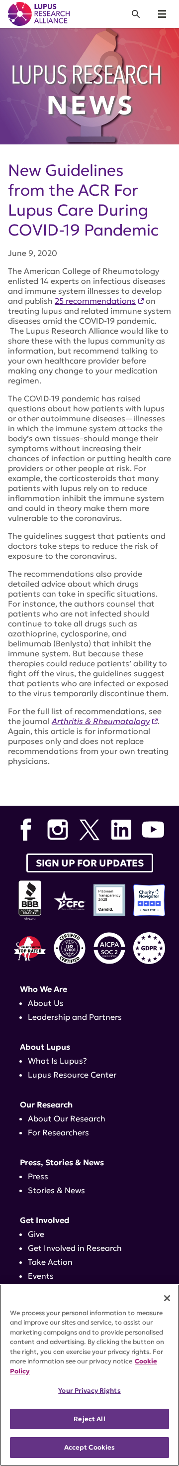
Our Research (46, 1104)
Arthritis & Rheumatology (101, 721)
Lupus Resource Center (72, 1075)
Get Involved (45, 1220)
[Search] (136, 13)
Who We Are (43, 989)
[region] (89, 1375)
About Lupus (45, 1047)
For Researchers (58, 1132)
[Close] (167, 1298)
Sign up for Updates (90, 863)
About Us (46, 1003)
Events (41, 1276)
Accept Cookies (89, 1447)
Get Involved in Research (75, 1248)
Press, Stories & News (62, 1162)
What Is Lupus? (57, 1061)
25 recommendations (95, 301)
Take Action (50, 1262)
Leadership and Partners (75, 1017)
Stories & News (56, 1190)
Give (36, 1234)
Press (38, 1176)
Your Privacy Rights (89, 1390)
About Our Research (66, 1118)
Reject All (89, 1419)
